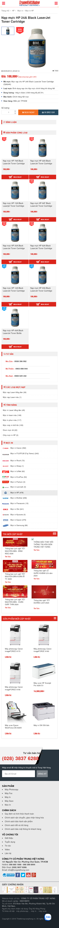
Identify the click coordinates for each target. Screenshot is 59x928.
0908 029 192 (20, 376)
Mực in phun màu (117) (12, 420)
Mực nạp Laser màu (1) (12, 397)
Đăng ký (42, 773)
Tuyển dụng (10, 841)
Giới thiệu (9, 838)
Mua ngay (29, 112)
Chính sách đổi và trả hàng (16, 825)
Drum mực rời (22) (10, 430)
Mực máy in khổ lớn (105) (13, 425)
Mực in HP (29, 10)
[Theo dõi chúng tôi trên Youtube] (28, 874)
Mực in (20, 10)
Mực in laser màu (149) (12, 415)
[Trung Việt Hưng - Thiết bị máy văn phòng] (29, 3)
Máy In (8, 797)
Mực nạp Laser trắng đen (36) (14, 392)
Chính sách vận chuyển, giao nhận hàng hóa (24, 817)
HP (13, 10)
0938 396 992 (20, 361)
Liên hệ (8, 853)
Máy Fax (8, 793)
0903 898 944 (22, 369)
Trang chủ (5, 10)
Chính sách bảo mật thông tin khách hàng (23, 829)
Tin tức (8, 845)
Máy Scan (9, 801)
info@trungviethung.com (18, 870)
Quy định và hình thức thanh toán (19, 813)
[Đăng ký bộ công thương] (8, 874)
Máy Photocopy (11, 789)
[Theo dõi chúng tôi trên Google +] (33, 874)
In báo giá (49, 112)
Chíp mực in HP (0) (10, 435)
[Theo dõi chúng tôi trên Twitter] (23, 874)
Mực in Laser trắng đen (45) (14, 410)
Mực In (8, 804)
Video (7, 849)
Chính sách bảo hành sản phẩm (19, 821)
